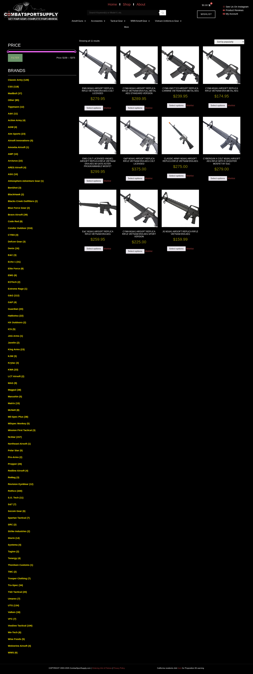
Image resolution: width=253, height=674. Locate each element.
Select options (94, 108)
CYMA (13, 235)
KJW (12, 356)
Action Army (16, 120)
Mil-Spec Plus (18, 416)
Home (112, 4)
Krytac (13, 363)
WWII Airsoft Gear (139, 21)
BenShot (14, 187)
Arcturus (15, 160)
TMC (12, 571)
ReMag (13, 477)
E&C (12, 255)
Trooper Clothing (19, 578)
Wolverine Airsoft (19, 646)
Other (13, 100)
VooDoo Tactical (20, 625)
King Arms (16, 349)
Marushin (15, 396)
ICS (11, 329)
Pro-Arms (15, 457)
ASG (13, 174)
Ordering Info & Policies (102, 668)
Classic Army (18, 80)
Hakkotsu (15, 315)
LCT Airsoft (16, 376)
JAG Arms (15, 336)
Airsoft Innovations (20, 140)
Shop (127, 4)
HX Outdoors (17, 322)
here (180, 668)
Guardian (15, 309)
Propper (15, 464)
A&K (13, 113)
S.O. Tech (15, 497)
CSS (13, 86)
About (141, 4)
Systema (14, 544)
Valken (14, 612)
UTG (13, 605)
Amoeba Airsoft (18, 147)
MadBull (15, 93)
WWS (13, 652)
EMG (12, 275)
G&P (12, 302)
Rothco (15, 491)
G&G (13, 295)
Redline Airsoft (18, 470)
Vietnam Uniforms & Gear (167, 21)
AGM (12, 127)
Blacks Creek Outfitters (23, 201)
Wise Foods (16, 639)
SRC (12, 524)
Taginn (13, 551)
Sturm (14, 538)
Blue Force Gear (19, 208)
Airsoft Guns (77, 21)
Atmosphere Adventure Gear (26, 181)
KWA (13, 369)
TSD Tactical (17, 592)
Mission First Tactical (21, 430)
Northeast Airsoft (19, 443)
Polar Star (15, 450)
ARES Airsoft (17, 167)
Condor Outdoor (20, 228)
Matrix (14, 403)
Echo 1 (14, 262)
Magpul (14, 390)
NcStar (15, 437)
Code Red (15, 221)
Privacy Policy (119, 668)
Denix (13, 248)
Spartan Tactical (19, 518)
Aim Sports (16, 134)
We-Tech (14, 632)
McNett (13, 410)
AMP (13, 154)
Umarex (14, 598)
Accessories (97, 21)
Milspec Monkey (19, 423)
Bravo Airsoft (18, 214)
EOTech (14, 282)
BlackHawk (16, 194)
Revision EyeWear (20, 484)
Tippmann (16, 107)
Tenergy (14, 558)
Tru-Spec (15, 585)
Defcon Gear (17, 241)
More (126, 27)
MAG (12, 383)
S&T (12, 504)
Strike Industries (19, 531)
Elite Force (16, 268)
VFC (12, 619)
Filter (15, 58)
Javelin (14, 342)
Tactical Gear (116, 21)
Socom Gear (16, 511)
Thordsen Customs (20, 565)
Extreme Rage (17, 288)
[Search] (162, 12)
